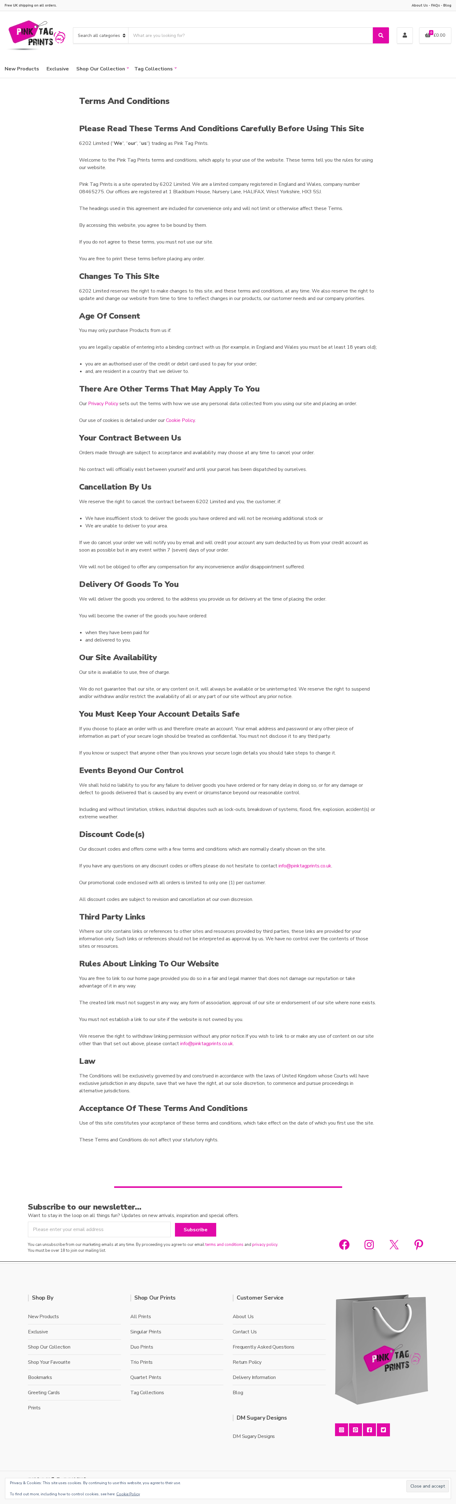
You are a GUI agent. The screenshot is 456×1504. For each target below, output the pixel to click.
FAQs (435, 5)
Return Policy (247, 1362)
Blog (447, 5)
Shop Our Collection (100, 68)
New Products (22, 68)
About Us (420, 5)
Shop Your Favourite (49, 1362)
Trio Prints (141, 1362)
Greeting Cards (44, 1392)
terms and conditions (224, 1244)
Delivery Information (254, 1377)
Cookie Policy (180, 420)
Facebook (369, 1429)
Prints (34, 1407)
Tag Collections (153, 68)
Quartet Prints (145, 1377)
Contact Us (245, 1331)
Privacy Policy (103, 403)
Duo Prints (141, 1347)
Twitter (383, 1429)
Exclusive (58, 68)
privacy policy (264, 1244)
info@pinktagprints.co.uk (305, 865)
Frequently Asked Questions (263, 1347)
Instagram (341, 1429)
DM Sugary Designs (254, 1436)
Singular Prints (145, 1331)
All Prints (140, 1316)
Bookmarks (40, 1377)
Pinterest (355, 1429)
